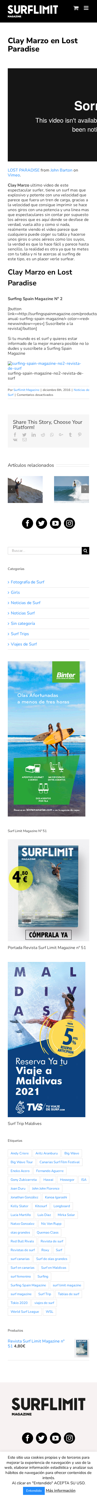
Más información (61, 1490)
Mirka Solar (66, 1215)
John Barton (61, 170)
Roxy (45, 1250)
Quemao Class (47, 1232)
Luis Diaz (44, 1215)
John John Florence (45, 1188)
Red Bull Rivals (22, 1241)
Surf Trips (20, 634)
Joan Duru (18, 1188)
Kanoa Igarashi (56, 1197)
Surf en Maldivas (53, 1267)
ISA (83, 1179)
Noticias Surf (23, 613)
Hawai (48, 1179)
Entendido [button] (34, 1490)
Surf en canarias (22, 1267)
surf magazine (21, 1294)
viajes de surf (44, 1303)
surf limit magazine (67, 1285)
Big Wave (71, 1153)
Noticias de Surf (25, 602)
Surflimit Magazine (26, 390)
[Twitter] (41, 523)
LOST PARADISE (24, 170)
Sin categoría (23, 623)
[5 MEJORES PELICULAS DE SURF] (25, 489)
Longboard (62, 1206)
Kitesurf (41, 1206)
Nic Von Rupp (51, 1223)
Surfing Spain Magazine (28, 1285)
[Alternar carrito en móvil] (76, 8)
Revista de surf (52, 1241)
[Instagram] (69, 523)
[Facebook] (27, 523)
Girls (15, 592)
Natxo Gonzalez (22, 1223)
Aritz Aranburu (46, 1153)
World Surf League (25, 1311)
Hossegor (67, 1179)
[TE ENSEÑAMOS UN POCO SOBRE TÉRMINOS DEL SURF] (71, 489)
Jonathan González (24, 1197)
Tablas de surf (68, 1294)
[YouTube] (55, 523)
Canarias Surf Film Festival (60, 1162)
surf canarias (20, 1259)
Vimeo (14, 175)
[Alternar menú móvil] (86, 8)
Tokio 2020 (19, 1303)
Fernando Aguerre (50, 1171)
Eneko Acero (20, 1171)
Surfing (43, 1276)
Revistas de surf (23, 1250)
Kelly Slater (19, 1206)
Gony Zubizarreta (24, 1179)
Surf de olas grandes (51, 1259)
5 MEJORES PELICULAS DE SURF (25, 476)
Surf (59, 1250)
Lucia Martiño (21, 1215)
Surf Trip (44, 1294)
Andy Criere (20, 1153)
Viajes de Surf (24, 644)
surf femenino (21, 1276)
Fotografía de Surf (27, 582)
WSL (49, 1311)
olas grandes (20, 1232)
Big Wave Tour (22, 1162)
